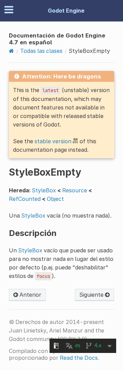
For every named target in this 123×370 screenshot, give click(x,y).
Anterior (29, 294)
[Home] (11, 51)
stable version (53, 141)
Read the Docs (79, 357)
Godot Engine (66, 10)
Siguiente (92, 294)
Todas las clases (41, 50)
